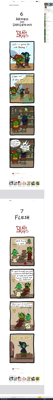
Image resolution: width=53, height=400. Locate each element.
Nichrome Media (15, 368)
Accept (39, 397)
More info (12, 397)
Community (22, 1)
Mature (24, 1)
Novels (20, 1)
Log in (36, 1)
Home (16, 1)
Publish (39, 1)
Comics (18, 1)
